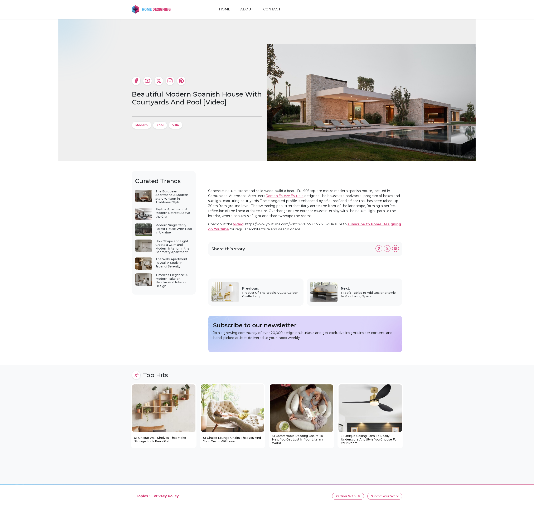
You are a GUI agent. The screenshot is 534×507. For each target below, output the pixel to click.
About (246, 9)
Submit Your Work (385, 496)
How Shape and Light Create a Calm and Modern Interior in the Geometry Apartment (172, 246)
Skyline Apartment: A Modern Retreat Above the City (172, 212)
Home (224, 9)
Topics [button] (142, 496)
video (238, 224)
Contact (272, 9)
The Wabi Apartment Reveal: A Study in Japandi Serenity (171, 262)
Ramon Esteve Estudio (285, 196)
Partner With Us (348, 496)
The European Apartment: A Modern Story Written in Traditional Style (171, 196)
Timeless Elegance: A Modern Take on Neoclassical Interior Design (171, 280)
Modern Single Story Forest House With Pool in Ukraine (173, 228)
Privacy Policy (166, 496)
